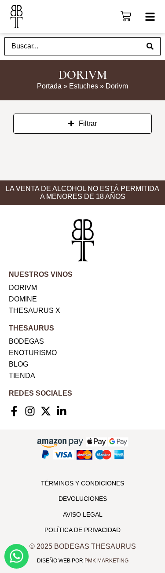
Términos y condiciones (82, 483)
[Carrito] (126, 15)
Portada (49, 86)
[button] (150, 17)
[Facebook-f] (14, 411)
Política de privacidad (82, 529)
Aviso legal (83, 514)
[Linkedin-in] (61, 411)
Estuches (83, 86)
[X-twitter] (45, 411)
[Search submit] (150, 46)
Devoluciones (83, 498)
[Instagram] (30, 411)
